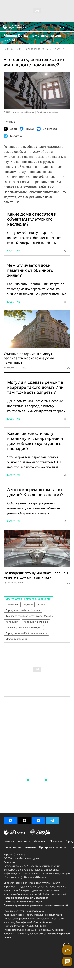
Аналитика (23, 841)
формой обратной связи (37, 922)
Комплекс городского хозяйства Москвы (29, 616)
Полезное (56, 841)
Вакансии (9, 862)
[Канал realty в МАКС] (10, 820)
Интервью (40, 841)
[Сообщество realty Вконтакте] (38, 820)
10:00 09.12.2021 (14, 48)
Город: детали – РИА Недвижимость (26, 633)
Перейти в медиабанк (47, 112)
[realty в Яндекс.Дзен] (24, 820)
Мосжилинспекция (16, 639)
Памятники (12, 604)
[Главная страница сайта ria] (4, 27)
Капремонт (12, 621)
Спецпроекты (12, 847)
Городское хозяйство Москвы (23, 610)
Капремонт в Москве (36, 621)
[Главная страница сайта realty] (21, 27)
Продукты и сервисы (52, 847)
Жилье (41, 604)
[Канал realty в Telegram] (52, 820)
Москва (28, 604)
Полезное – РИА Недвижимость (24, 627)
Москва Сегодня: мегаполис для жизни (28, 598)
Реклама (30, 847)
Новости (9, 841)
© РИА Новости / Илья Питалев (19, 112)
